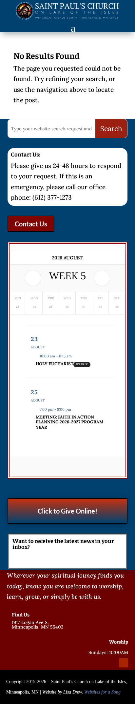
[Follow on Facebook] (100, 662)
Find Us (20, 614)
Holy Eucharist (54, 364)
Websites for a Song (102, 692)
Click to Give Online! (67, 511)
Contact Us (31, 224)
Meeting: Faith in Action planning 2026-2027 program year (70, 422)
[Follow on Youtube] (123, 662)
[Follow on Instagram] (111, 662)
